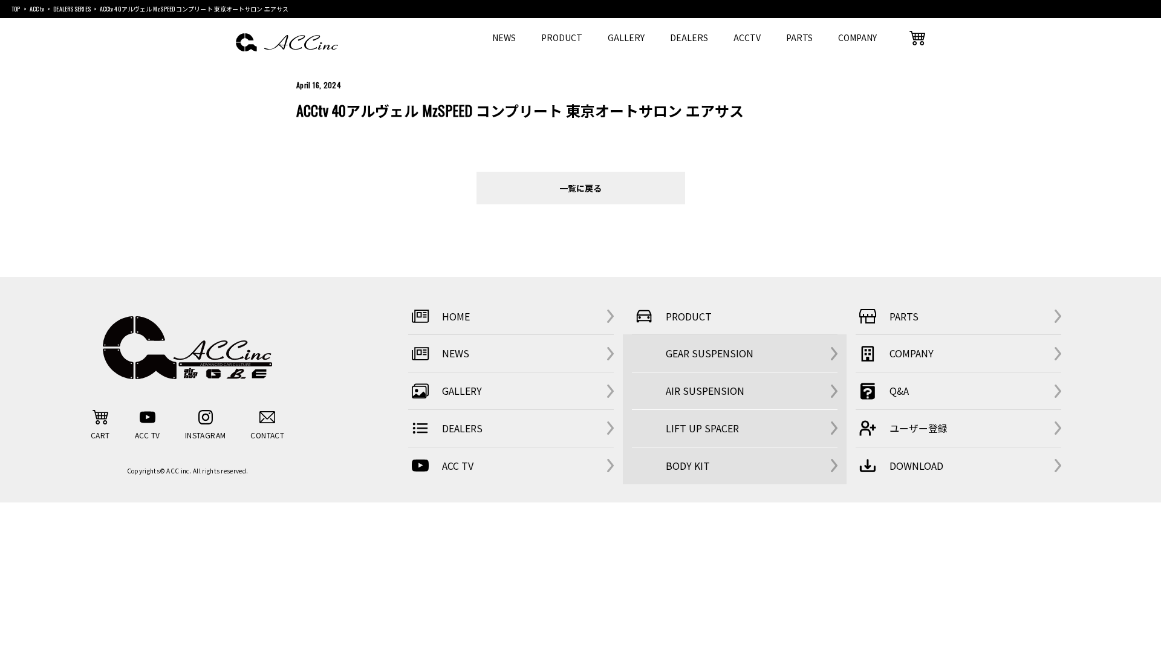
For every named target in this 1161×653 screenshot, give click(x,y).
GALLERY (626, 37)
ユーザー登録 (918, 428)
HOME (456, 316)
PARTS (799, 37)
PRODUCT (561, 37)
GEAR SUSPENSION (709, 353)
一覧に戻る (580, 187)
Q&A (899, 390)
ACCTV (747, 37)
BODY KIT (688, 465)
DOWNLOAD (916, 465)
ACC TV (457, 465)
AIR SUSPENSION (705, 390)
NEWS (504, 37)
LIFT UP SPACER (702, 428)
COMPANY (857, 37)
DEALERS (689, 37)
